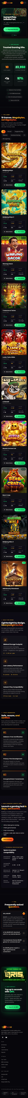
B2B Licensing (4, 1062)
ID (25, 2)
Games (3, 1047)
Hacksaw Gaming (15, 135)
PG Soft (9, 131)
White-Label (4, 1064)
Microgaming (6, 139)
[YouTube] (6, 1037)
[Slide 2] (14, 35)
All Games (4, 1045)
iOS (2, 1077)
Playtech (5, 135)
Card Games (4, 1050)
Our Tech (3, 1059)
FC (24, 135)
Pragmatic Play (19, 131)
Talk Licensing (7, 839)
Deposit (3, 1052)
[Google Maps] (2, 1037)
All (3, 131)
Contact (3, 1067)
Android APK (4, 1074)
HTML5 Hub (4, 1079)
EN (22, 2)
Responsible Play (5, 1082)
